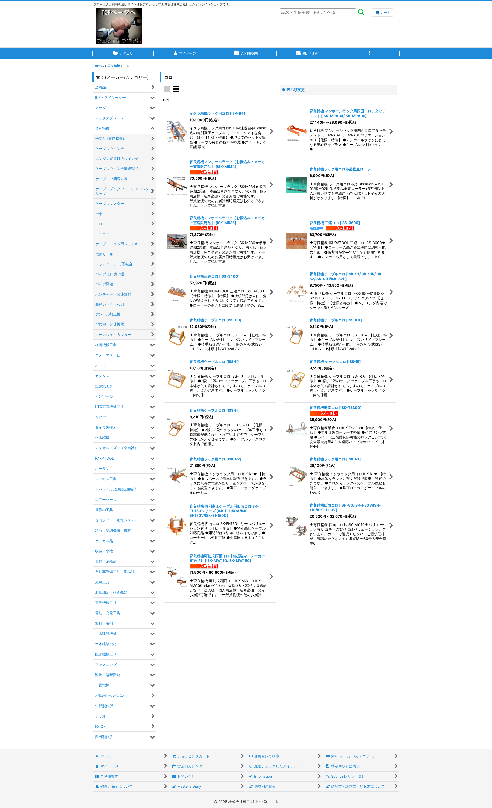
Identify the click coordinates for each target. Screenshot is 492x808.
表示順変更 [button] (296, 89)
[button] (369, 53)
